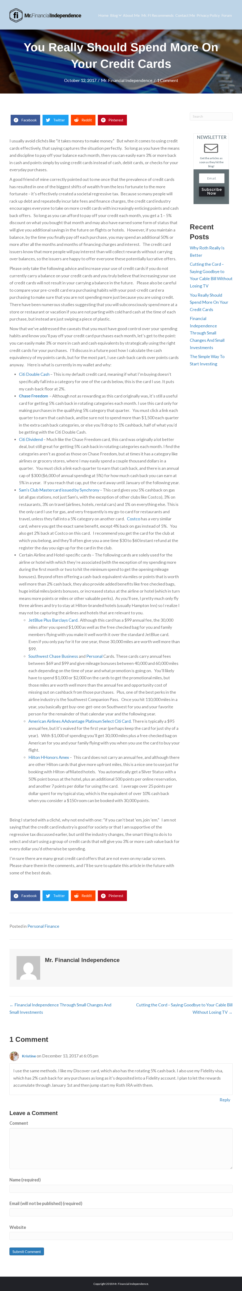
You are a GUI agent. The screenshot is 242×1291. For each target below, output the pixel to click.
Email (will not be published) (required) (45, 1203)
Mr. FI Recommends (157, 15)
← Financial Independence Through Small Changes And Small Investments (60, 1008)
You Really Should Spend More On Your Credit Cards (209, 302)
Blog (114, 15)
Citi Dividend (31, 439)
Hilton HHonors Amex (48, 757)
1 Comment (167, 80)
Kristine (29, 1056)
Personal (94, 656)
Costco (133, 518)
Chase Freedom (33, 395)
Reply (225, 1099)
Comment (18, 1123)
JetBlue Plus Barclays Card (53, 620)
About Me (131, 15)
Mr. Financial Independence (126, 80)
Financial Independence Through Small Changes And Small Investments (207, 333)
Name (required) (25, 1179)
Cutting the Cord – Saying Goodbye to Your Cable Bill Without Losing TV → (184, 1008)
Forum (226, 15)
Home (103, 15)
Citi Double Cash (34, 374)
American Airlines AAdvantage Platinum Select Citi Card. (80, 721)
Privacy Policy (208, 15)
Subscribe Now (212, 191)
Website (17, 1227)
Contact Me (185, 15)
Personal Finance (43, 926)
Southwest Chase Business (53, 656)
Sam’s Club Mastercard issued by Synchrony (59, 489)
